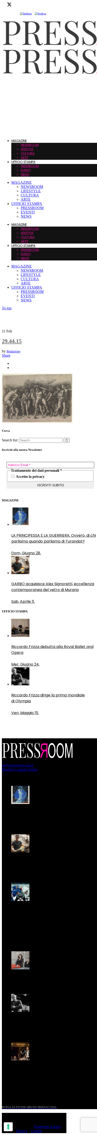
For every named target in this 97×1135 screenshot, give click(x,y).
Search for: (10, 440)
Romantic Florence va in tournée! (42, 979)
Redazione (13, 351)
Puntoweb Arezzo (47, 1127)
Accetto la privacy (29, 477)
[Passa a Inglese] (40, 13)
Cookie (36, 1131)
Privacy (22, 1131)
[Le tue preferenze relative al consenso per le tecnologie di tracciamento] (8, 1126)
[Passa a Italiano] (26, 13)
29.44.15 (12, 341)
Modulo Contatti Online (19, 769)
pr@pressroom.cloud (17, 765)
